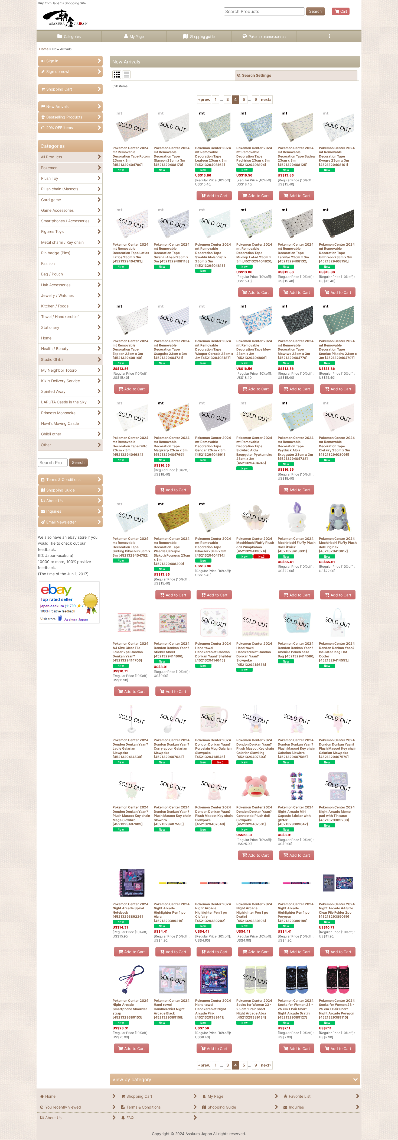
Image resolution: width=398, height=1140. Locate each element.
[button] (328, 36)
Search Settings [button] (256, 75)
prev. (204, 99)
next (266, 99)
